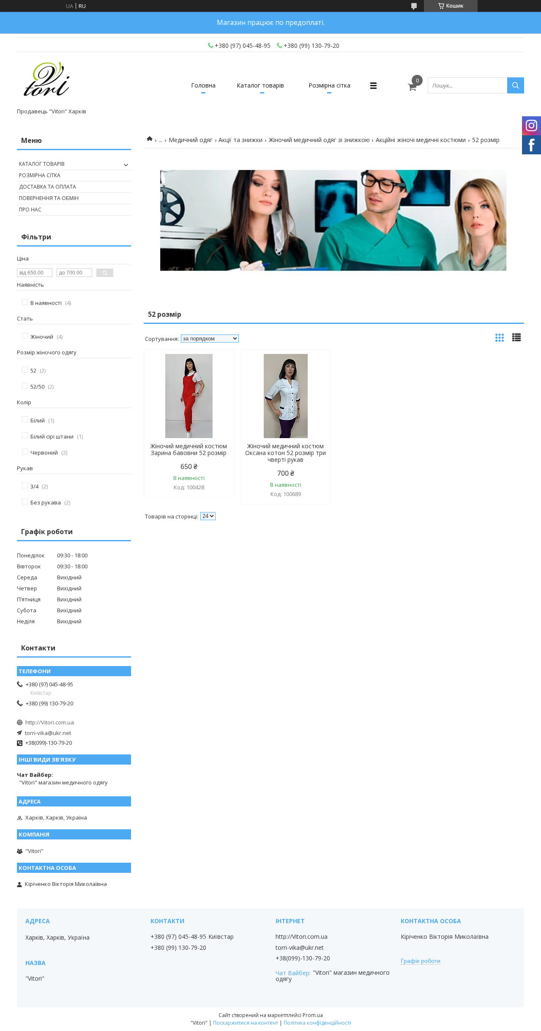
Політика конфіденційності (317, 1022)
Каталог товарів (260, 85)
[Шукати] (515, 85)
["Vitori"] (47, 81)
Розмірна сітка (329, 85)
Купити (218, 371)
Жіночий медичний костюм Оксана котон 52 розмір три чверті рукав (285, 453)
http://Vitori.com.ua (49, 722)
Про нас (30, 209)
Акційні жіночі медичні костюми (421, 140)
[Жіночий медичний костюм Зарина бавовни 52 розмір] (189, 396)
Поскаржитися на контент (245, 1022)
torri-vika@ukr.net (48, 732)
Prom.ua (313, 1015)
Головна (203, 85)
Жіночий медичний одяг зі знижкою (319, 140)
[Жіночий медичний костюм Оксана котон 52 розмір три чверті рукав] (285, 396)
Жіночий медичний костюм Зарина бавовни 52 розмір (188, 449)
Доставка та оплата (47, 186)
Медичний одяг (191, 140)
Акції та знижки (240, 140)
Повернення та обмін (49, 198)
